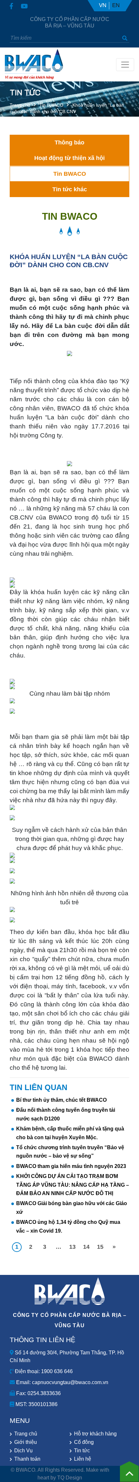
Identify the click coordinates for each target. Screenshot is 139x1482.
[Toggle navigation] (125, 64)
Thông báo (69, 142)
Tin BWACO (51, 105)
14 (86, 1247)
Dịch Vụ (23, 1450)
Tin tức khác (69, 189)
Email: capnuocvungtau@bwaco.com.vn (61, 1382)
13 (72, 1247)
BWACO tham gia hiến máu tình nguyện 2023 (71, 1166)
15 (100, 1247)
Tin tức (82, 1450)
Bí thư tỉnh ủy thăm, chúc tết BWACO (61, 1100)
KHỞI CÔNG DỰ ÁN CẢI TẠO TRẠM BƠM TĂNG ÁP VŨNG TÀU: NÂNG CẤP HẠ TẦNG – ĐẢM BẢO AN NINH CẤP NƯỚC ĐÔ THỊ (72, 1184)
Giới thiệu (25, 1442)
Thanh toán (27, 1459)
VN (102, 5)
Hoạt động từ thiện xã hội (69, 158)
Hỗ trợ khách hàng (95, 1433)
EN (116, 5)
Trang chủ (20, 105)
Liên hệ (82, 1459)
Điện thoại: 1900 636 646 (43, 1371)
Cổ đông (84, 1442)
